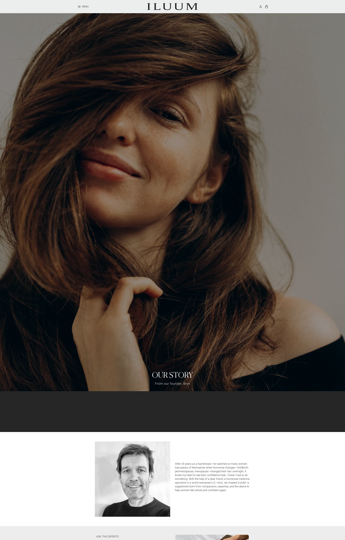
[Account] (261, 7)
